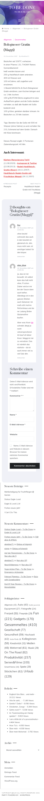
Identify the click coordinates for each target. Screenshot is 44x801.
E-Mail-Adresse (17, 424)
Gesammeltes (20, 40)
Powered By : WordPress (19, 795)
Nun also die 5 (10, 556)
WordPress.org (10, 781)
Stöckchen (13, 671)
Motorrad (18, 647)
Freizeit (11, 613)
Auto (23, 604)
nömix (6, 548)
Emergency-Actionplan (13, 572)
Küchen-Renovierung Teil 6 (16, 160)
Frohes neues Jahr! (12, 508)
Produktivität (17, 657)
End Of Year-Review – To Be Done (19, 584)
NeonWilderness (11, 565)
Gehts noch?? (15, 710)
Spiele (25, 666)
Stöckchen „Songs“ (17, 707)
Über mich (13, 728)
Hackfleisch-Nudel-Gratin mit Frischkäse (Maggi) (31, 189)
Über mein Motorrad (17, 732)
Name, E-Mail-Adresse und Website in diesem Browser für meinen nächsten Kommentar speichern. (21, 452)
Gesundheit (14, 634)
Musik (33, 648)
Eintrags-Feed (10, 772)
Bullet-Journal (34, 605)
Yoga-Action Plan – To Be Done (17, 569)
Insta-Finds (15, 639)
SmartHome (11, 667)
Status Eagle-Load (12, 499)
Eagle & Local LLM (12, 504)
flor (18, 225)
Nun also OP (22, 560)
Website (13, 434)
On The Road (16, 652)
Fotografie (28, 608)
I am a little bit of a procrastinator (23, 719)
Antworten (21, 256)
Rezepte (7, 186)
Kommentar (16, 396)
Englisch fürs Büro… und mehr (21, 694)
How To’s (13, 725)
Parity (5, 795)
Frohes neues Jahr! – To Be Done (18, 537)
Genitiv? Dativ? (15, 703)
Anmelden (8, 768)
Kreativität (18, 643)
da (32, 322)
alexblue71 (25, 56)
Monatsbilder (10, 587)
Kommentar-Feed (12, 776)
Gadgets (23, 619)
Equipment (12, 608)
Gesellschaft (15, 630)
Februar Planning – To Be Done (17, 576)
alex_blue (21, 265)
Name (13, 415)
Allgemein (8, 40)
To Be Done (22, 8)
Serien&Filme (17, 662)
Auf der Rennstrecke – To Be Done (19, 553)
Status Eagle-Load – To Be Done (18, 529)
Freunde (25, 613)
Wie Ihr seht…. (15, 700)
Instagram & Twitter (27, 163)
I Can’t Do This (10, 512)
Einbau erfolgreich (24, 544)
